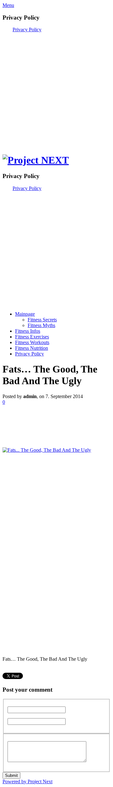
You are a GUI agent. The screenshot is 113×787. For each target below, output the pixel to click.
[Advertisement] (56, 89)
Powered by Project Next (27, 781)
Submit (11, 775)
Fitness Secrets (42, 319)
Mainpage (25, 314)
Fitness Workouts (32, 342)
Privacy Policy (27, 29)
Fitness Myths (41, 325)
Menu (8, 5)
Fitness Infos (27, 331)
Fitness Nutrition (31, 348)
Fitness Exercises (32, 336)
